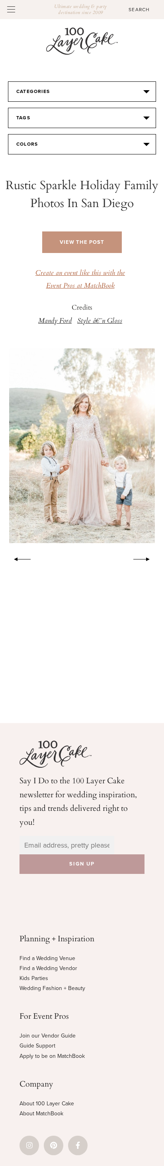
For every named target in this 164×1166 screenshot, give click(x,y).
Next (145, 557)
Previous (18, 557)
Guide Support (37, 1045)
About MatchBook (41, 1113)
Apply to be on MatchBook (52, 1056)
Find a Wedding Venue (47, 958)
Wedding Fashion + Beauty (52, 988)
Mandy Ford (55, 321)
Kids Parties (34, 978)
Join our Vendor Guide (48, 1035)
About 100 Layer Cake (47, 1103)
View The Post (82, 242)
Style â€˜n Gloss (99, 321)
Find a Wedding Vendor (48, 968)
